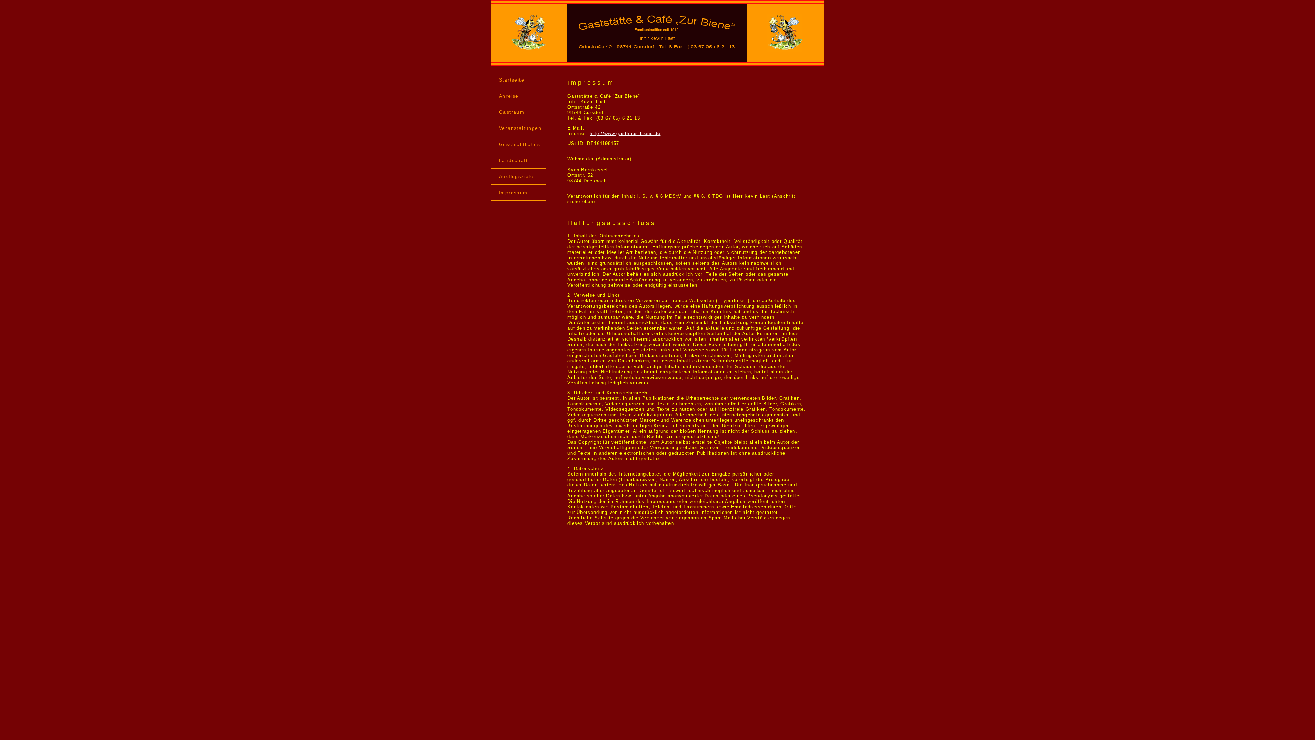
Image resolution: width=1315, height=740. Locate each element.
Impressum (513, 192)
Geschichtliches (519, 144)
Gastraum (511, 112)
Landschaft (513, 160)
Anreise (509, 96)
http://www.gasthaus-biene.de (625, 133)
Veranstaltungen (520, 128)
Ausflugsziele (516, 176)
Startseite (511, 80)
